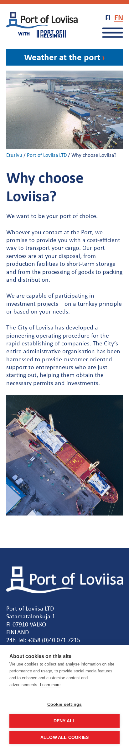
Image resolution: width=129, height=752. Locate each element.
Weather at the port (62, 57)
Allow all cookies (64, 737)
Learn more (50, 684)
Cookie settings (64, 704)
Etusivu (14, 154)
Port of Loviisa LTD (47, 154)
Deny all (65, 721)
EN (118, 17)
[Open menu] (112, 32)
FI (108, 17)
